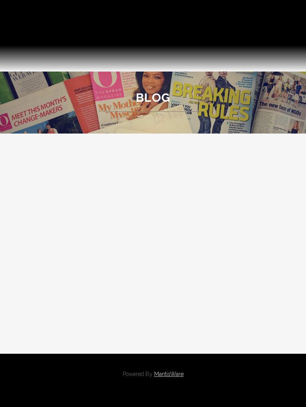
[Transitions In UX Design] (200, 169)
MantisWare (169, 374)
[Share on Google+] (95, 326)
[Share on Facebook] (78, 326)
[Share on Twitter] (87, 326)
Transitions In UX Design (200, 219)
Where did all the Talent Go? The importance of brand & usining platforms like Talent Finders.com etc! (89, 214)
